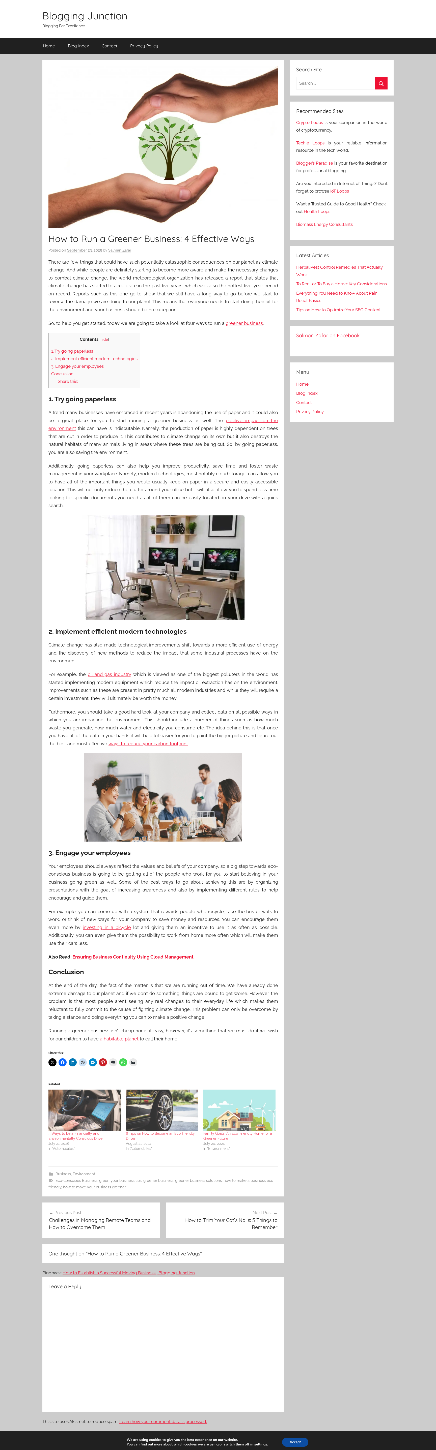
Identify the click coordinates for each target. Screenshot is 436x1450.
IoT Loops (339, 191)
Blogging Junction (84, 15)
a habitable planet (119, 1038)
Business (63, 1174)
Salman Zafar (119, 250)
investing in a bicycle (107, 927)
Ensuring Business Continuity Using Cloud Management (133, 957)
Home (49, 45)
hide (104, 339)
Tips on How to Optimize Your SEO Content (338, 309)
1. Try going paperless (72, 351)
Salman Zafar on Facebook (328, 335)
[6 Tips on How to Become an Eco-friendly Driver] (162, 1110)
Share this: (68, 381)
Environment (84, 1174)
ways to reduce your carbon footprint (148, 743)
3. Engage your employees (77, 366)
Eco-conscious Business (76, 1180)
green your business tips (120, 1180)
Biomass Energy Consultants (324, 224)
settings (260, 1444)
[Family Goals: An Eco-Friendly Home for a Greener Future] (239, 1110)
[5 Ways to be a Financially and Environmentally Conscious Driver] (84, 1110)
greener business (244, 323)
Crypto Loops (309, 122)
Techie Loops (310, 142)
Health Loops (317, 211)
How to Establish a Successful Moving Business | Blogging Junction (129, 1272)
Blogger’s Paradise (314, 163)
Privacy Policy (144, 45)
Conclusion (62, 373)
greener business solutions (198, 1180)
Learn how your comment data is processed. (163, 1421)
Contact (109, 45)
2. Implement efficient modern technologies (94, 358)
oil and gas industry (109, 674)
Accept (295, 1442)
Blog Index (78, 45)
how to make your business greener (94, 1187)
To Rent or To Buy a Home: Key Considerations (341, 283)
